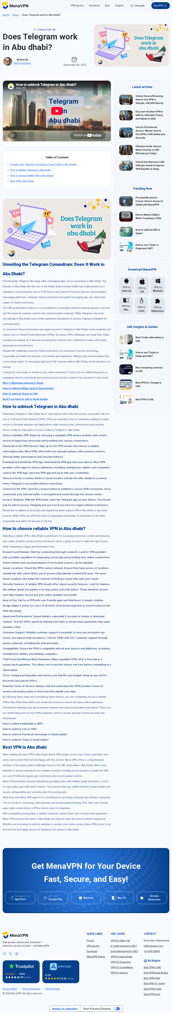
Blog (107, 5)
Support (119, 5)
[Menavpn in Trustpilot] (21, 966)
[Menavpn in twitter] (10, 954)
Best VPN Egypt (152, 994)
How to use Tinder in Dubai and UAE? (147, 247)
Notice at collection (64, 1008)
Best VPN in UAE (145, 399)
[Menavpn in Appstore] (61, 966)
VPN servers (77, 5)
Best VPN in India (153, 989)
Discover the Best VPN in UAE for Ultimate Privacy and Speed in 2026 (149, 115)
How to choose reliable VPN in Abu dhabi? (32, 175)
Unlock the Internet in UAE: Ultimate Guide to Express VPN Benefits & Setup (150, 165)
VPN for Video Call (120, 940)
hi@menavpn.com (153, 946)
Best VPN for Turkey (154, 983)
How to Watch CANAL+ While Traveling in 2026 (148, 216)
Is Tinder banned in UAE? (124, 946)
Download (94, 5)
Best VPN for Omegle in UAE (149, 384)
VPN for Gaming (119, 972)
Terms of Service (31, 989)
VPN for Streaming (121, 962)
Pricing (90, 940)
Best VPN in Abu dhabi (22, 181)
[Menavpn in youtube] (4, 954)
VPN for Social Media (122, 967)
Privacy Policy (10, 989)
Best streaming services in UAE (149, 369)
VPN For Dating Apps (122, 956)
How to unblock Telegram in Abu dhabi (30, 170)
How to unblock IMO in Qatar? (148, 231)
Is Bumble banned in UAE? (124, 951)
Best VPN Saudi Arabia (156, 972)
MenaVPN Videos (96, 956)
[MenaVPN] (15, 5)
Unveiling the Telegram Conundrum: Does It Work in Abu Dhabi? (43, 164)
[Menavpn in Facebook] (16, 954)
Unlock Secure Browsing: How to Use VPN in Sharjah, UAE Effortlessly (150, 99)
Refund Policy (53, 989)
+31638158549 (152, 951)
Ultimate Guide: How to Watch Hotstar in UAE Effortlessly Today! (148, 150)
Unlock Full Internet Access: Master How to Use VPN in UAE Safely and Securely (150, 132)
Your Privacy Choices (97, 1008)
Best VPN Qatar (152, 978)
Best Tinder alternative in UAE (150, 339)
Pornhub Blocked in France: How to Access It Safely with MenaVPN (149, 201)
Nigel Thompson (22, 63)
